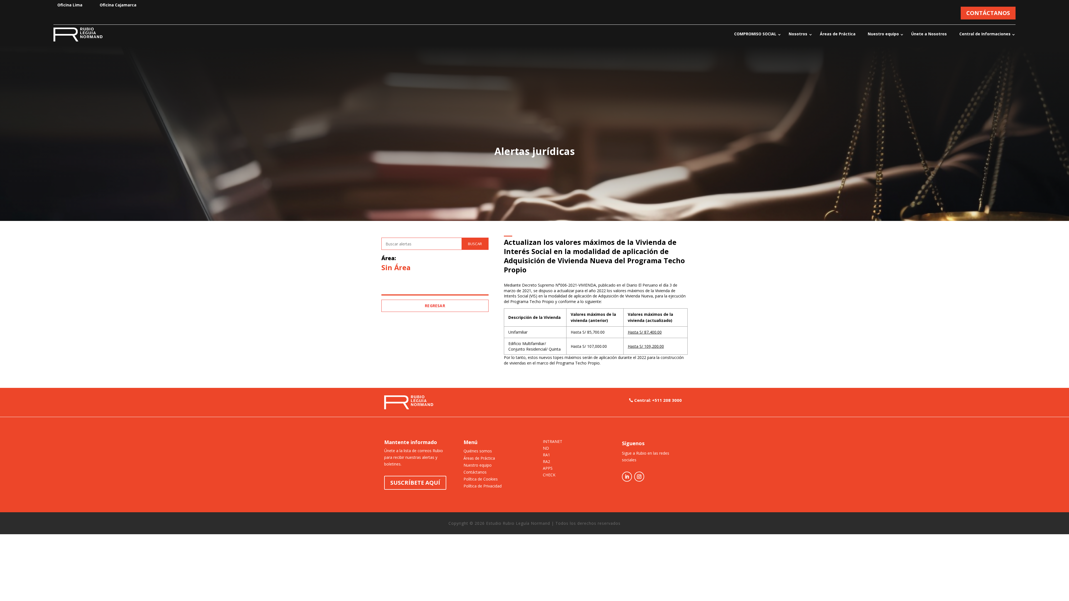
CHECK (549, 475)
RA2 (546, 462)
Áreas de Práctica (837, 33)
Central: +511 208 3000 (658, 400)
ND (546, 448)
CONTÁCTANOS (988, 13)
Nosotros (798, 33)
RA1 (546, 455)
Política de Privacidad (483, 486)
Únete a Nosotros (929, 33)
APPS (548, 468)
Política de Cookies (481, 479)
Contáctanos (475, 472)
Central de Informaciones (985, 33)
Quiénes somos (478, 451)
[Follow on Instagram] (639, 477)
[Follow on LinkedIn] (627, 477)
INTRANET (552, 442)
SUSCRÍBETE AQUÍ (415, 482)
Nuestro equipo (883, 33)
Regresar (435, 305)
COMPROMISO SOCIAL (755, 33)
